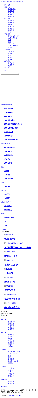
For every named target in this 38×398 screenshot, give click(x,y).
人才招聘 (7, 67)
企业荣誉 (11, 16)
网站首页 (7, 5)
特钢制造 (11, 20)
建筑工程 (11, 26)
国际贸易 (11, 30)
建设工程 (11, 44)
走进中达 (7, 7)
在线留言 (11, 65)
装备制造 (11, 22)
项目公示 (11, 57)
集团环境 (11, 13)
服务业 (10, 32)
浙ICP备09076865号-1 (15, 395)
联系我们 (7, 61)
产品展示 (7, 34)
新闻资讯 (7, 49)
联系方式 (11, 63)
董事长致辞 (11, 9)
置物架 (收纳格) (13, 45)
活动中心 (11, 53)
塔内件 (10, 47)
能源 (9, 42)
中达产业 (7, 18)
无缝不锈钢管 (12, 38)
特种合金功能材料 (14, 36)
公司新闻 (11, 51)
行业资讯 (11, 59)
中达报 (10, 55)
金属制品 (11, 28)
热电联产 (11, 24)
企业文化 (11, 14)
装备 (9, 40)
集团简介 (11, 11)
